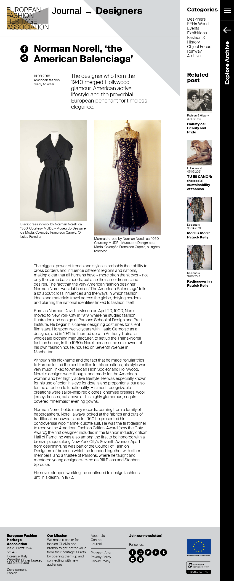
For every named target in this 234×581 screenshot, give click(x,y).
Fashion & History (196, 40)
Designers (196, 19)
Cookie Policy (100, 561)
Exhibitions (197, 33)
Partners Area (101, 553)
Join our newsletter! (145, 536)
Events (193, 28)
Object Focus (199, 46)
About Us (98, 535)
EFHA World (198, 24)
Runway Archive (194, 54)
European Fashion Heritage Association (27, 18)
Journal (67, 11)
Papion (12, 573)
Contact (97, 540)
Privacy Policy (101, 557)
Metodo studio (18, 562)
